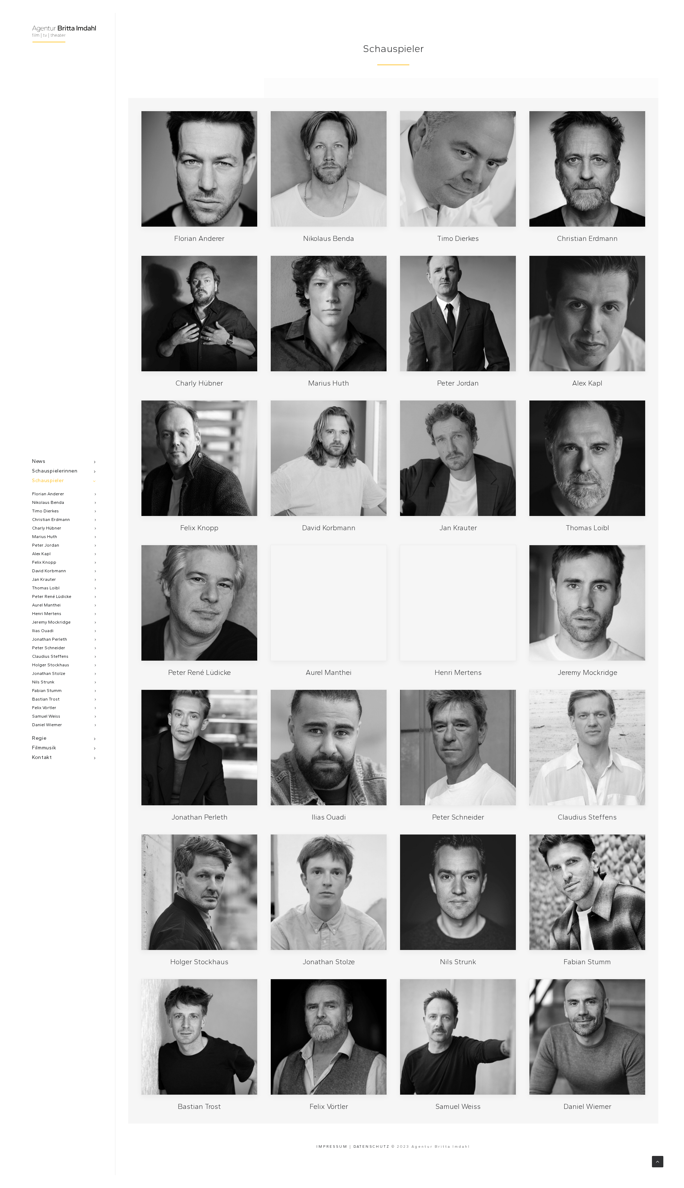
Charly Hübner (46, 528)
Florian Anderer (48, 493)
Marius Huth (44, 536)
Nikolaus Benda (48, 502)
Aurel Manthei (46, 605)
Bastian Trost (45, 699)
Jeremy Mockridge (51, 622)
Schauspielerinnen (55, 471)
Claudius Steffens (50, 656)
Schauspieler (48, 480)
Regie (39, 738)
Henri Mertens (46, 613)
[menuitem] (64, 461)
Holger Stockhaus (50, 664)
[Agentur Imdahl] (64, 34)
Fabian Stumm (47, 690)
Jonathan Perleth (49, 639)
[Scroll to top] (657, 1161)
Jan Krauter (44, 579)
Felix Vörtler (44, 707)
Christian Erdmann (51, 519)
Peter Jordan (45, 545)
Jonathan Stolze (48, 673)
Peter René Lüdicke (51, 596)
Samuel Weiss (46, 716)
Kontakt (42, 757)
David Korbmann (49, 570)
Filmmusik (44, 748)
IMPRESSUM (332, 1146)
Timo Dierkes (45, 510)
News (39, 461)
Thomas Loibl (45, 587)
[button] (199, 169)
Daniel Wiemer (47, 724)
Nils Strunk (43, 682)
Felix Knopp (44, 562)
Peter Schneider (48, 647)
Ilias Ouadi (42, 630)
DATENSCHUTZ (371, 1146)
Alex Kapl (41, 553)
